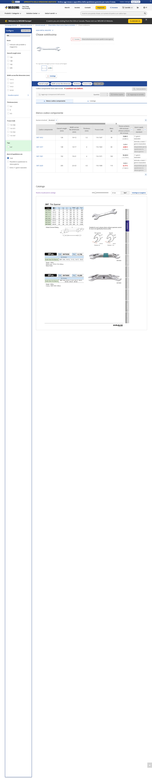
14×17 (12, 83)
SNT (11, 147)
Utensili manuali (40, 25)
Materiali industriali (26, 25)
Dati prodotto (141, 89)
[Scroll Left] (56, 123)
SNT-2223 (39, 166)
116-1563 (12, 132)
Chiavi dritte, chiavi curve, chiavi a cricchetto (61, 25)
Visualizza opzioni (13, 95)
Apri (125, 193)
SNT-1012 (39, 137)
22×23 (12, 90)
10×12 (12, 79)
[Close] (146, 19)
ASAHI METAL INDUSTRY (43, 30)
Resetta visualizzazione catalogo (46, 193)
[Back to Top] (149, 765)
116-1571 (12, 128)
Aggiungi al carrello (137, 94)
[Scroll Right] (116, 123)
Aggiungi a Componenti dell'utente (53, 94)
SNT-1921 (39, 156)
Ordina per (131, 129)
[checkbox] (18, 57)
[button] (135, 2)
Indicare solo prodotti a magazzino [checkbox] (18, 46)
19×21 (12, 86)
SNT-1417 (39, 147)
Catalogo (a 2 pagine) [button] (139, 193)
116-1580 (12, 125)
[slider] (95, 193)
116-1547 (12, 136)
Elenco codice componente (55, 101)
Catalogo (53, 76)
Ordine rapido (118, 94)
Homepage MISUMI (11, 25)
